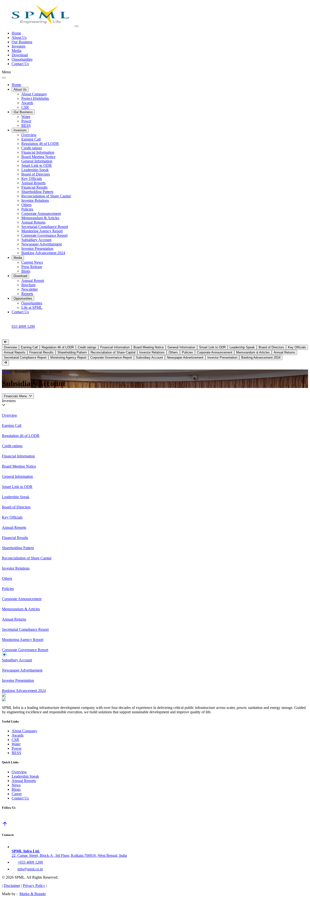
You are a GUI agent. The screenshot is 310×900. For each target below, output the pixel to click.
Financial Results (34, 187)
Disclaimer (12, 885)
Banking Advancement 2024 (43, 253)
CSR (25, 107)
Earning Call (31, 139)
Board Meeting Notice (38, 157)
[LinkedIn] (7, 337)
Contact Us (20, 64)
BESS (26, 125)
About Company (34, 94)
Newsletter (29, 289)
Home (16, 33)
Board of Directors (35, 174)
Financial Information (37, 152)
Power (26, 121)
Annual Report (32, 280)
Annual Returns (33, 222)
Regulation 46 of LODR (40, 144)
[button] (155, 403)
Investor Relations (35, 200)
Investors (18, 46)
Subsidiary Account (36, 240)
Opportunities (22, 59)
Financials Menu (15, 396)
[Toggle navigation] (76, 26)
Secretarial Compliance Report (44, 227)
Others (26, 205)
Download (20, 55)
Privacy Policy (34, 885)
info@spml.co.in (30, 869)
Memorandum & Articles (40, 218)
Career (17, 794)
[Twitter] (36, 337)
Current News (32, 262)
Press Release (31, 267)
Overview (29, 135)
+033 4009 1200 (30, 862)
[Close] (4, 77)
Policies (27, 209)
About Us (19, 37)
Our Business (22, 42)
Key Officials (31, 179)
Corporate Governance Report (44, 235)
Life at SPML (31, 307)
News (16, 785)
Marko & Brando (32, 894)
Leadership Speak (35, 170)
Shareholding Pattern (37, 192)
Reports (27, 294)
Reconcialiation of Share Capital (46, 196)
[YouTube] (45, 337)
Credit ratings (31, 148)
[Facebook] (16, 337)
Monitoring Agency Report (42, 231)
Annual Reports (33, 183)
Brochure (28, 285)
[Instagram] (26, 337)
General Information (36, 161)
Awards (27, 103)
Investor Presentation (37, 248)
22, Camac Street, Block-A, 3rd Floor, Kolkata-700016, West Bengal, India (69, 853)
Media (16, 51)
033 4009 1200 (23, 326)
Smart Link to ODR (36, 165)
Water (25, 117)
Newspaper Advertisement (41, 244)
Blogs (25, 271)
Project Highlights (35, 98)
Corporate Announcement (41, 213)
